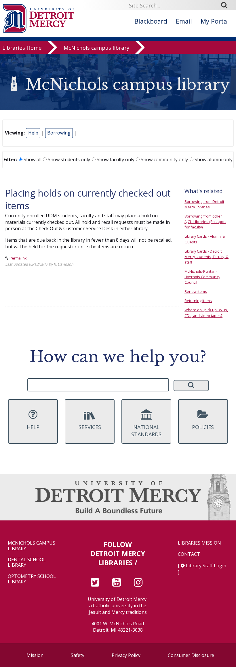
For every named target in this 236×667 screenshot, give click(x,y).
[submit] (226, 5)
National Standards (146, 431)
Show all (31, 159)
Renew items (195, 291)
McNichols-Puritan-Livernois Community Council (202, 277)
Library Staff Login (206, 565)
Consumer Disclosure (191, 655)
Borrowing (59, 133)
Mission (34, 655)
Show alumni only (213, 159)
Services (90, 427)
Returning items (198, 300)
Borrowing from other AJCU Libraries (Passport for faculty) (205, 222)
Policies (203, 427)
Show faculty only (115, 159)
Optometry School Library (32, 579)
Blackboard (150, 21)
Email (184, 21)
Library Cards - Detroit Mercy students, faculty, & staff (206, 257)
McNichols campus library (96, 47)
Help (33, 133)
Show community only (164, 159)
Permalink (18, 258)
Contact (189, 554)
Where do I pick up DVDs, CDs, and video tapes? (206, 312)
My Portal (215, 21)
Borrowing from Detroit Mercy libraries (204, 204)
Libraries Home (22, 47)
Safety (77, 655)
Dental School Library (27, 562)
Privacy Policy (126, 655)
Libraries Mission (199, 543)
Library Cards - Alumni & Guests (204, 239)
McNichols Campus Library (31, 545)
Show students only (68, 159)
